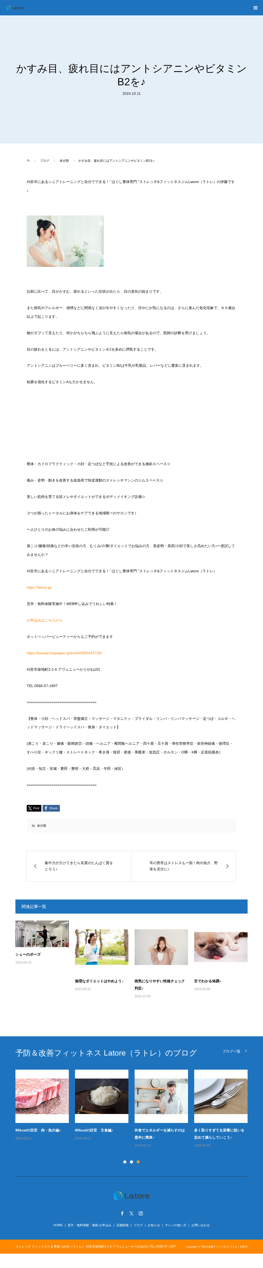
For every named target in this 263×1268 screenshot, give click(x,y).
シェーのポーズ (28, 954)
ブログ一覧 (231, 1051)
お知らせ (154, 1225)
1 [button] (124, 1161)
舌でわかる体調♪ (207, 981)
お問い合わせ (200, 1225)
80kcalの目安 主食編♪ (94, 1130)
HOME (58, 1225)
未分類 (41, 825)
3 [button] (138, 1161)
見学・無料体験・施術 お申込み (89, 1225)
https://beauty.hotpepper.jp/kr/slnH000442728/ (64, 653)
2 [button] (131, 1161)
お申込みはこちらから (45, 620)
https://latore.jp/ (39, 587)
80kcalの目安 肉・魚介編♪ (38, 1130)
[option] (134, 1109)
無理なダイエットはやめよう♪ (99, 981)
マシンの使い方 (175, 1225)
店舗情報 (122, 1225)
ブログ (138, 1225)
